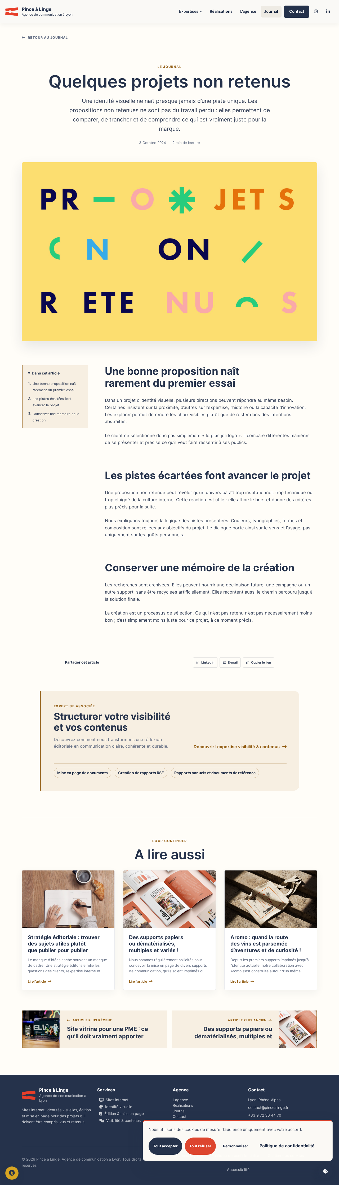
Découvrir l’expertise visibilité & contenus (237, 746)
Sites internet (117, 1099)
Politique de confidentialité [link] (287, 1145)
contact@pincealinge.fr (268, 1107)
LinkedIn (207, 662)
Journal (271, 11)
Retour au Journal (48, 38)
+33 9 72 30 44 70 (264, 1115)
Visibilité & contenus (123, 1120)
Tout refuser (200, 1146)
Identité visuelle (118, 1106)
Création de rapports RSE (141, 772)
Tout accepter (165, 1146)
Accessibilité (238, 1169)
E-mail (233, 662)
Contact (296, 11)
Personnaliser (235, 1146)
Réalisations (221, 11)
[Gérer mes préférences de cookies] (325, 1171)
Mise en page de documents (82, 772)
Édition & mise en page (124, 1113)
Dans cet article (46, 373)
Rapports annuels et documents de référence (215, 772)
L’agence (248, 11)
